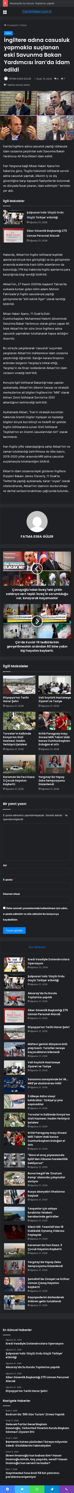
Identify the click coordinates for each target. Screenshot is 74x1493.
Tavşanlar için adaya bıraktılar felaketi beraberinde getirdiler (43, 1212)
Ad (5, 865)
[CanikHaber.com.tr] (37, 12)
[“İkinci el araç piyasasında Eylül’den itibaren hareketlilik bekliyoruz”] (14, 1160)
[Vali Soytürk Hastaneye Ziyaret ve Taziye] (55, 685)
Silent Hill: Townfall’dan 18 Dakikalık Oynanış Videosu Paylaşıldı (46, 1231)
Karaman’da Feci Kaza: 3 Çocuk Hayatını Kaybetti (19, 780)
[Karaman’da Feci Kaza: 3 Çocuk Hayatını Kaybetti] (19, 764)
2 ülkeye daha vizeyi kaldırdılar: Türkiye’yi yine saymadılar (45, 1100)
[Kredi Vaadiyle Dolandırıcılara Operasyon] (14, 964)
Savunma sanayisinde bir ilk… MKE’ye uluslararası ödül (48, 1081)
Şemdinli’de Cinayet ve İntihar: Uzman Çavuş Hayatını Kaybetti (49, 1283)
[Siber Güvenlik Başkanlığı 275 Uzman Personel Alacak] (13, 235)
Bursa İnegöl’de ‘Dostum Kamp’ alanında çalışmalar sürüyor (46, 1177)
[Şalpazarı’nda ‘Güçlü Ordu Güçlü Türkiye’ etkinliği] (13, 217)
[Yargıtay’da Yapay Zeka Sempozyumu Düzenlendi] (55, 764)
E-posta (8, 879)
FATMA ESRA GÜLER (20, 78)
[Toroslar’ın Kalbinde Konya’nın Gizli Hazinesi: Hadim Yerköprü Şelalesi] (19, 721)
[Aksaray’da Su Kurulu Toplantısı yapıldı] (14, 998)
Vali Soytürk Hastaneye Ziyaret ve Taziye (55, 699)
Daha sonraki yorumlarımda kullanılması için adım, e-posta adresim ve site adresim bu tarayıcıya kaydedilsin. (35, 914)
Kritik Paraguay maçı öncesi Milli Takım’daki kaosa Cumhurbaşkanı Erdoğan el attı (54, 739)
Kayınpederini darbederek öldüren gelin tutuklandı (46, 1299)
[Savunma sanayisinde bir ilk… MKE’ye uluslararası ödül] (14, 1084)
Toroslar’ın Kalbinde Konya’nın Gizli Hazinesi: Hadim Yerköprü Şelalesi (17, 739)
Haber (23, 25)
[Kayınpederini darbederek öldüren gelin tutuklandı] (14, 1302)
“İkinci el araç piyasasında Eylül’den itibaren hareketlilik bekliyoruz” (48, 1159)
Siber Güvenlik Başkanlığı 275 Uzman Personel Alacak (48, 1012)
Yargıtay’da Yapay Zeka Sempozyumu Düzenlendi (52, 780)
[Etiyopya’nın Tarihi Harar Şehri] (19, 685)
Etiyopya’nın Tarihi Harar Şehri (16, 699)
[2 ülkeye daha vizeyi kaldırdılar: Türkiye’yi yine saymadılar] (14, 1101)
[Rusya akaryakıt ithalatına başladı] (14, 1197)
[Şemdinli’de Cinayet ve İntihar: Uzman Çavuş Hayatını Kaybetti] (14, 1284)
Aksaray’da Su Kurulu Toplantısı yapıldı (32, 3)
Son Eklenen (37, 947)
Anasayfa (12, 25)
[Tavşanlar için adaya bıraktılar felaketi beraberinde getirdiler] (14, 1214)
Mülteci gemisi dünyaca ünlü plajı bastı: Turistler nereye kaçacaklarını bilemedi (47, 1048)
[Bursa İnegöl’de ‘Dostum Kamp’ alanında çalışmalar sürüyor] (14, 1178)
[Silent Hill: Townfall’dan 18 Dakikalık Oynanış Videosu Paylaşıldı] (14, 1232)
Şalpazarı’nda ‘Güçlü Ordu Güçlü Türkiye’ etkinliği (46, 978)
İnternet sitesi (11, 893)
